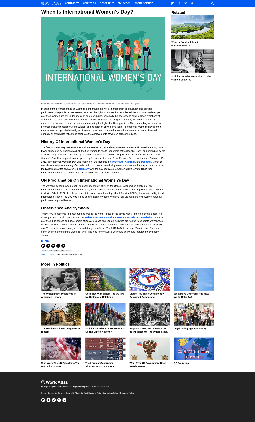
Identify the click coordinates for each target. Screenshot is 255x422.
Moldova (111, 217)
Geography (107, 3)
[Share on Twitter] (53, 246)
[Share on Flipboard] (43, 246)
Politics (69, 251)
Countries (89, 3)
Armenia (100, 217)
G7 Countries (181, 363)
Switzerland (117, 161)
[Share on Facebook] (48, 246)
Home (43, 393)
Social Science (144, 3)
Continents (72, 3)
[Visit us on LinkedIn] (64, 400)
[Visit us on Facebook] (48, 400)
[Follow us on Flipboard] (43, 400)
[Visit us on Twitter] (54, 400)
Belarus (89, 217)
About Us (79, 393)
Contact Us (52, 393)
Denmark (146, 161)
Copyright (70, 393)
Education (124, 3)
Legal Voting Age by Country (190, 328)
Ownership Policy (126, 393)
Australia (130, 161)
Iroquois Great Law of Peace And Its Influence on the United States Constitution (148, 331)
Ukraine (121, 217)
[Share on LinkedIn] (63, 246)
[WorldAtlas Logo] (52, 3)
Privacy (61, 393)
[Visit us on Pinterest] (59, 400)
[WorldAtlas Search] (212, 3)
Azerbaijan (147, 217)
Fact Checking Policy (93, 393)
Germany (84, 169)
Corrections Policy (110, 393)
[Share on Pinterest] (58, 246)
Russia (131, 217)
